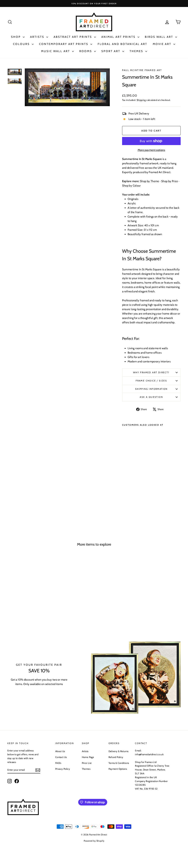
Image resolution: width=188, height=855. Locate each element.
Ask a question (151, 397)
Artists (37, 37)
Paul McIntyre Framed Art (142, 70)
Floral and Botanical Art (122, 44)
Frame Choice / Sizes (151, 380)
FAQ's (58, 762)
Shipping (141, 100)
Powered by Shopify (94, 840)
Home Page (88, 757)
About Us (60, 751)
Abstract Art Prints (73, 37)
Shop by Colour (131, 185)
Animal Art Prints (119, 37)
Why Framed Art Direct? (151, 372)
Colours (22, 44)
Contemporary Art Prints (64, 44)
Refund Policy (116, 757)
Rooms (86, 51)
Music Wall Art (56, 51)
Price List (87, 762)
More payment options (151, 150)
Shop (16, 37)
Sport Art (111, 51)
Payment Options (118, 768)
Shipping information (151, 389)
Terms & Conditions (119, 762)
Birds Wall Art (159, 37)
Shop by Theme (149, 181)
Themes (137, 51)
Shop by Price (169, 181)
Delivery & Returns (119, 751)
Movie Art (162, 44)
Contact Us (61, 757)
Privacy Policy (62, 768)
